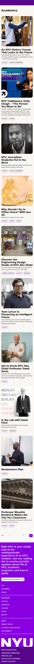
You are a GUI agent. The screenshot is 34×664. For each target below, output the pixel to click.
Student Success (8, 661)
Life (2, 585)
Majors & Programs (16, 62)
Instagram (5, 598)
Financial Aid (6, 656)
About (3, 621)
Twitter (4, 601)
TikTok (3, 611)
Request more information (11, 579)
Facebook (5, 605)
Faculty (4, 62)
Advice (4, 592)
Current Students (8, 273)
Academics (5, 589)
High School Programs (10, 658)
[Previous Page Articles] (2, 535)
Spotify (4, 615)
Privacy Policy (7, 624)
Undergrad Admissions (10, 653)
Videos (12, 118)
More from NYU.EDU (9, 650)
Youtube (4, 608)
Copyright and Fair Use (10, 628)
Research (27, 273)
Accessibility (6, 631)
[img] (17, 31)
